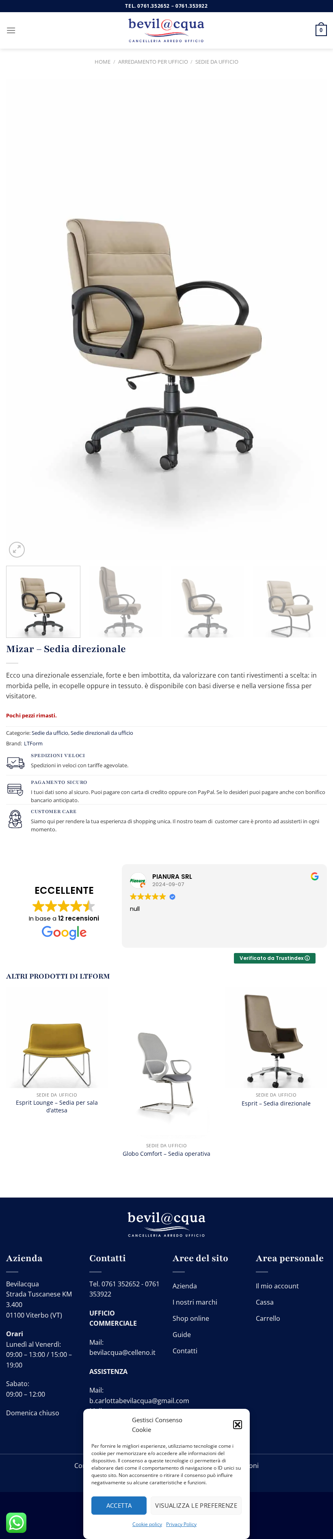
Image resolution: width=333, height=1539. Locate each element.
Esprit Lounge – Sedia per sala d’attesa (57, 1106)
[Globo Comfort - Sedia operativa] (166, 1063)
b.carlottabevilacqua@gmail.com (139, 1400)
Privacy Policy (181, 1524)
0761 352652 (121, 1283)
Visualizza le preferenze (196, 1505)
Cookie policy (147, 1524)
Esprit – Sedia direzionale (276, 1103)
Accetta (119, 1505)
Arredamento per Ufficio (153, 61)
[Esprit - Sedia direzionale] (276, 1037)
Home (102, 61)
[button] (238, 1425)
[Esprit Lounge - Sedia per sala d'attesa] (57, 1037)
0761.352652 (153, 5)
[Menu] (11, 30)
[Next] (310, 319)
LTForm (33, 743)
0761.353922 (191, 5)
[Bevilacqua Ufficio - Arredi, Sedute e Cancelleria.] (166, 30)
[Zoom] (17, 550)
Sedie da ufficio (216, 61)
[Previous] (22, 319)
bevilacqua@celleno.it (122, 1352)
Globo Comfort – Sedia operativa (166, 1153)
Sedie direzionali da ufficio (102, 732)
